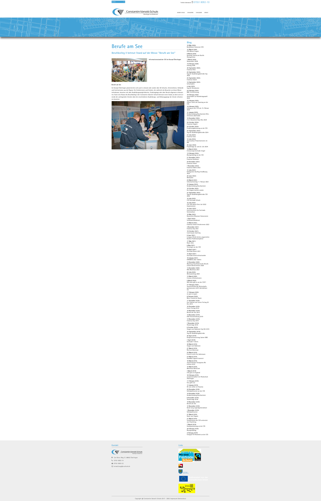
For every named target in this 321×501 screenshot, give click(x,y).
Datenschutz (182, 498)
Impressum (173, 498)
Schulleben (199, 12)
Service (206, 12)
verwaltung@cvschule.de (122, 466)
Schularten (190, 12)
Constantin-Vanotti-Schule (153, 498)
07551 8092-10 (201, 2)
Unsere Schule (181, 12)
